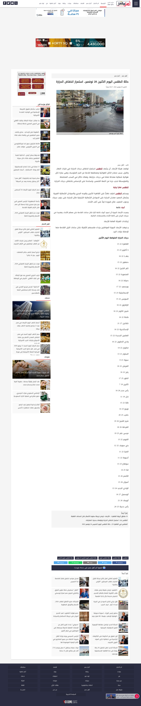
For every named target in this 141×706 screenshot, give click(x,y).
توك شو (41, 3)
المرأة (22, 680)
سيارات (87, 680)
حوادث (69, 3)
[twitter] (8, 3)
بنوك (59, 3)
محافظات (75, 3)
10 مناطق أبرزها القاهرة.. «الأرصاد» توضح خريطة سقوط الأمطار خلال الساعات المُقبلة (99, 516)
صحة (119, 685)
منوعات (55, 680)
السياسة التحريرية (71, 694)
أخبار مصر (89, 3)
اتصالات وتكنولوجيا (87, 685)
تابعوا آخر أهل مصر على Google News (88, 567)
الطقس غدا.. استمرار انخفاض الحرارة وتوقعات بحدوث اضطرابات (107, 520)
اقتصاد (82, 3)
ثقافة (22, 685)
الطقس (99, 168)
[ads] (70, 12)
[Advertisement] (90, 149)
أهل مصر (121, 165)
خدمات (23, 676)
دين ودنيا (119, 680)
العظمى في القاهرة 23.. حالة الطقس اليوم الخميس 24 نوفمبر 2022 (105, 524)
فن (47, 3)
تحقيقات (55, 676)
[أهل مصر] (123, 3)
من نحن (55, 690)
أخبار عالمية (53, 3)
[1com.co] (70, 702)
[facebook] (4, 3)
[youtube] (12, 3)
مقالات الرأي (55, 685)
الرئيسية (103, 3)
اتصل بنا (22, 690)
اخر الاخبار (96, 3)
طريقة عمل (119, 690)
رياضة (64, 3)
